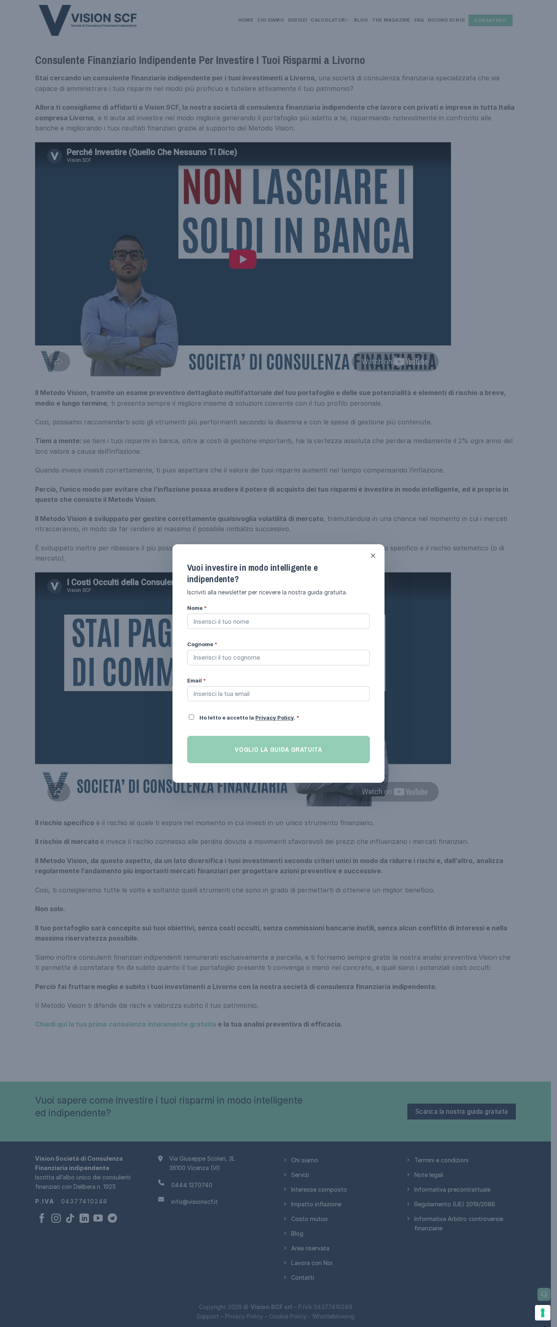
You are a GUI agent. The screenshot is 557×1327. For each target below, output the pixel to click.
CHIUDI (373, 555)
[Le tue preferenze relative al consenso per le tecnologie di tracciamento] (542, 1312)
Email (196, 680)
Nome (197, 608)
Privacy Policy (274, 717)
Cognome (202, 644)
